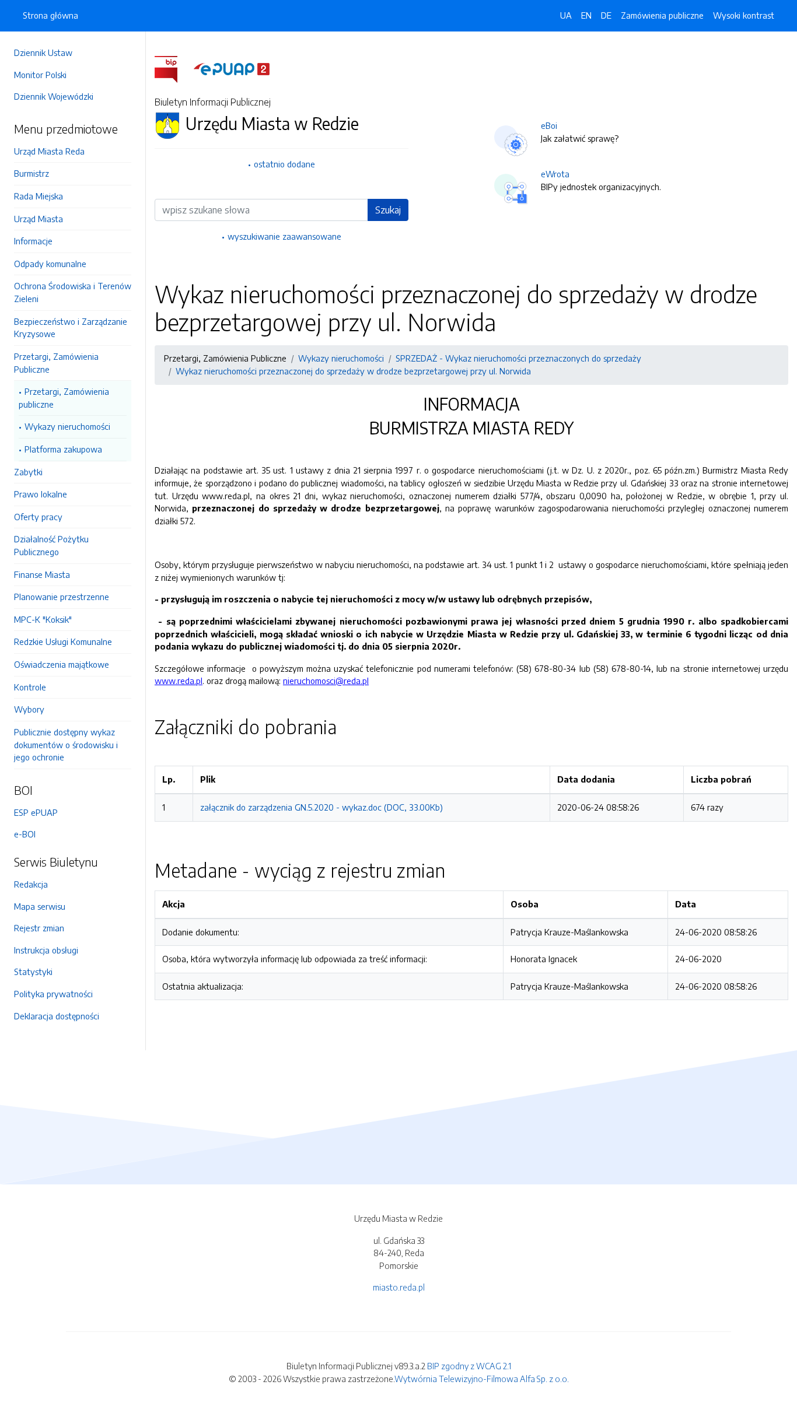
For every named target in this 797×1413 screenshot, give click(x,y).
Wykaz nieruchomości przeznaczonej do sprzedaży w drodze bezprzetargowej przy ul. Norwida (353, 371)
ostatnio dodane (284, 164)
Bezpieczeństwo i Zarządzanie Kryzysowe (70, 327)
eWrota (555, 174)
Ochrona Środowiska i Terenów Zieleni (72, 292)
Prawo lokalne (40, 494)
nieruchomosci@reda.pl (326, 680)
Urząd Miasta (38, 218)
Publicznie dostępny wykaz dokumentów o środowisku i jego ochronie (66, 744)
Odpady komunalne (50, 263)
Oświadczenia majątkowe (61, 664)
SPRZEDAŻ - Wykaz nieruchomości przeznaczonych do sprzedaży (518, 358)
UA (566, 15)
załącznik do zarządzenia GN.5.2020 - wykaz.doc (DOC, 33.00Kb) (321, 807)
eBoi (549, 125)
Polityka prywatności (53, 993)
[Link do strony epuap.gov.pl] (232, 68)
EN (586, 15)
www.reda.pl (178, 680)
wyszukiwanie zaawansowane (284, 236)
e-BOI (25, 834)
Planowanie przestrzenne (61, 596)
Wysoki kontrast (743, 15)
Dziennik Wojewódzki (53, 96)
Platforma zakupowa (63, 449)
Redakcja (31, 884)
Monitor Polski (40, 74)
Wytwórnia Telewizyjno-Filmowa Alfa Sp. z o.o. (481, 1378)
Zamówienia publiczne (662, 15)
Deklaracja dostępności (56, 1016)
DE (606, 15)
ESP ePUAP (36, 812)
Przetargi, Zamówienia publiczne (64, 397)
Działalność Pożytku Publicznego (51, 545)
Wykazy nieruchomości (67, 426)
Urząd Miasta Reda (49, 151)
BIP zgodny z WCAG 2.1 (469, 1366)
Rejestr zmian (39, 928)
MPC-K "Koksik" (43, 619)
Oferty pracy (38, 516)
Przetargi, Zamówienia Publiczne (56, 362)
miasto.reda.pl (399, 1287)
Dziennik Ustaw (43, 52)
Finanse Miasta (42, 574)
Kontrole (30, 687)
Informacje (33, 241)
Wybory (29, 709)
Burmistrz (31, 173)
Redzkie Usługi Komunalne (63, 641)
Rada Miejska (38, 196)
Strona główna (50, 15)
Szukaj (388, 210)
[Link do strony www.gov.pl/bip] (173, 68)
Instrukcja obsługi (46, 950)
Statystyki (33, 971)
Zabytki (28, 472)
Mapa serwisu (39, 906)
